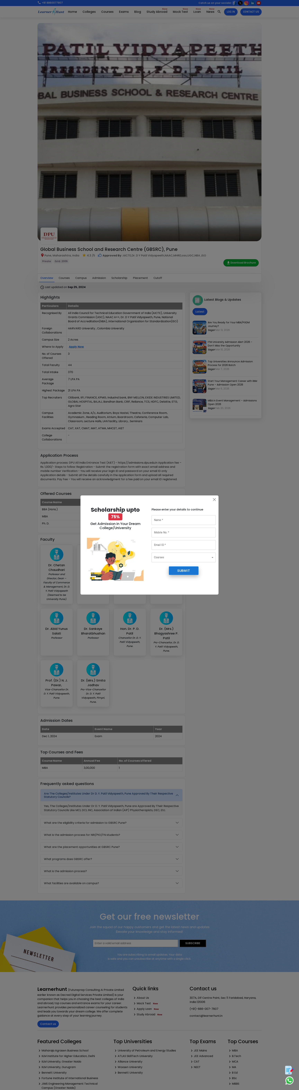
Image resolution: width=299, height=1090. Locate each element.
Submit (183, 571)
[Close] (214, 499)
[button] (184, 557)
